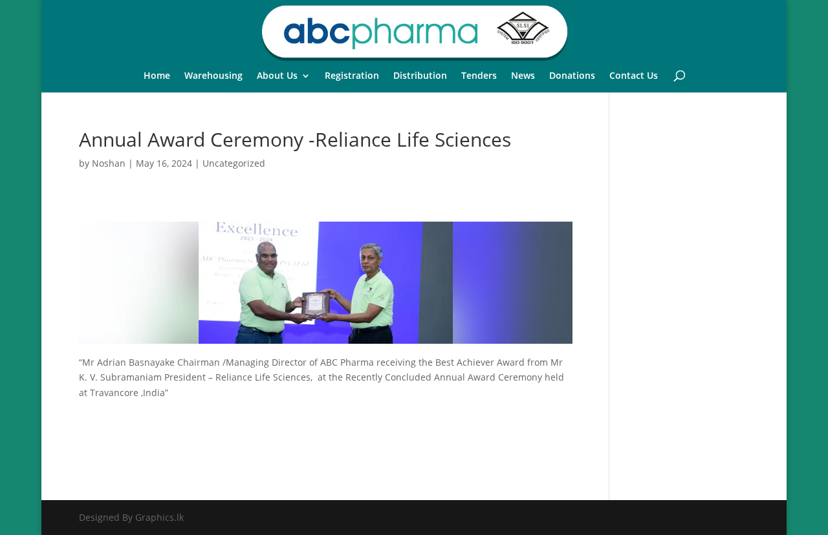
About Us (277, 76)
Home (157, 76)
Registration (352, 76)
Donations (572, 76)
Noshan (108, 163)
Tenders (479, 76)
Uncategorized (233, 163)
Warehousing (213, 76)
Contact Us (633, 76)
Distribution (420, 76)
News (523, 76)
